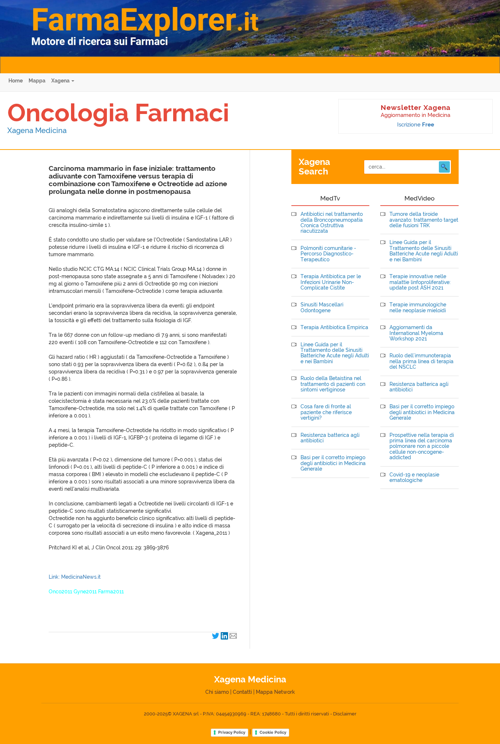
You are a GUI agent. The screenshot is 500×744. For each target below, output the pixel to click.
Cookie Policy (273, 732)
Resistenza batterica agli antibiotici (330, 437)
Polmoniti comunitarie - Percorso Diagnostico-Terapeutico (328, 254)
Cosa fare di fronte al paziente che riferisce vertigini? (326, 412)
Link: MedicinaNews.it (75, 577)
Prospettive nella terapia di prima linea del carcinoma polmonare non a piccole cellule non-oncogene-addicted (421, 446)
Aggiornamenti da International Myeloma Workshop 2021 (416, 333)
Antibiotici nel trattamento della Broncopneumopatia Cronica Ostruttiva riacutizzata (332, 222)
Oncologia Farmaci (118, 112)
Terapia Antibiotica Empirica (334, 327)
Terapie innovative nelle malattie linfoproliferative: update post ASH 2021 (420, 282)
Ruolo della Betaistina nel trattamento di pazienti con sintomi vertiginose (333, 384)
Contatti (242, 692)
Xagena (61, 81)
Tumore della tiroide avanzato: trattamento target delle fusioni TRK (423, 219)
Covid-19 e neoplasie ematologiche (414, 477)
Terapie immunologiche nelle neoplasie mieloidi (417, 307)
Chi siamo (217, 692)
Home (15, 81)
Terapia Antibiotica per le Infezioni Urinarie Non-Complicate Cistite (331, 282)
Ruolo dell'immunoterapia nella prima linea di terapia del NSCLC (421, 361)
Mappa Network (275, 692)
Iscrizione (415, 124)
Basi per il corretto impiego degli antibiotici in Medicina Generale (333, 463)
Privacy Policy (231, 732)
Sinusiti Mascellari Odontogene (322, 307)
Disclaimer (345, 714)
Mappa (37, 81)
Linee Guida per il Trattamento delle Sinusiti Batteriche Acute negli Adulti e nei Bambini (335, 353)
